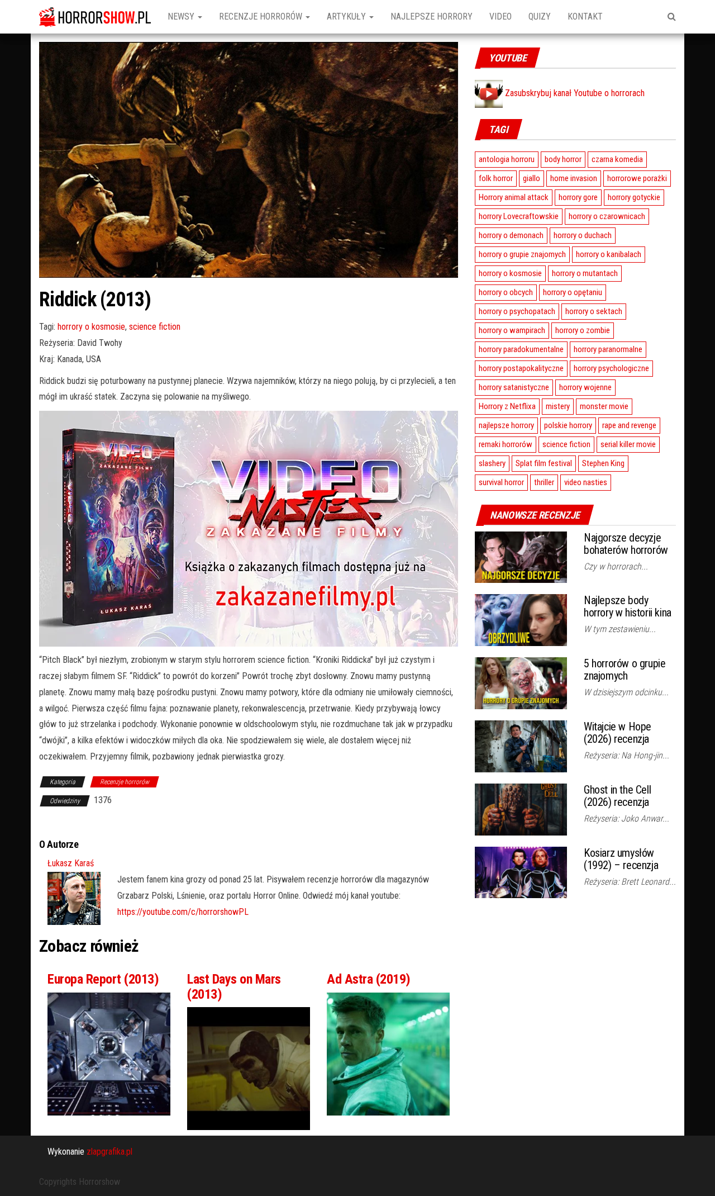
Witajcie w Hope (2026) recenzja (617, 733)
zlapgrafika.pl (109, 1151)
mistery (558, 406)
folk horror (496, 178)
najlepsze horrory (506, 425)
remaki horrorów (505, 444)
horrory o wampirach (512, 330)
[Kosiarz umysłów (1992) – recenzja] (521, 871)
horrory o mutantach (585, 273)
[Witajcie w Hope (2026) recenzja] (521, 746)
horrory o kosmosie (91, 326)
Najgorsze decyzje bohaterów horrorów (626, 544)
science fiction (154, 326)
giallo (531, 178)
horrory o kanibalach (608, 254)
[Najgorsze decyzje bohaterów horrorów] (521, 556)
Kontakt (585, 16)
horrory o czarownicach (607, 216)
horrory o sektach (593, 311)
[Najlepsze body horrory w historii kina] (521, 619)
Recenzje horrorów (261, 16)
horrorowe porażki (637, 178)
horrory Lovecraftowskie (519, 216)
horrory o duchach (583, 235)
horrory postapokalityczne (521, 368)
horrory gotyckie (634, 197)
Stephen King (603, 463)
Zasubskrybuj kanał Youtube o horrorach (574, 93)
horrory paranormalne (608, 349)
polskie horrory (568, 425)
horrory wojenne (585, 387)
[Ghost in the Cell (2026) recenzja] (521, 808)
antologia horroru (507, 159)
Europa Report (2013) (103, 979)
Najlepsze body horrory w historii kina (627, 606)
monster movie (604, 406)
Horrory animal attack (514, 197)
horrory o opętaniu (572, 292)
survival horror (501, 482)
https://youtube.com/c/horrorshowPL (183, 912)
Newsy (182, 16)
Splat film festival (544, 463)
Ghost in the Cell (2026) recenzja (617, 796)
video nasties (585, 482)
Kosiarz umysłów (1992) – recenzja (621, 859)
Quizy (539, 16)
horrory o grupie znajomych (522, 254)
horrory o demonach (511, 235)
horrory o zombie (582, 330)
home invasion (573, 178)
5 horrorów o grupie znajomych (624, 669)
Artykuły (347, 16)
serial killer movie (628, 444)
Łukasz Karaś (70, 863)
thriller (544, 482)
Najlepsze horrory (431, 16)
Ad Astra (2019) (369, 979)
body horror (563, 159)
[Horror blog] (95, 17)
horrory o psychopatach (517, 311)
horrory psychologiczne (611, 368)
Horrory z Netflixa (507, 406)
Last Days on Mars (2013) (234, 986)
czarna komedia (617, 159)
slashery (492, 463)
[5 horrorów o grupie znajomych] (521, 682)
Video (500, 16)
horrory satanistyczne (514, 387)
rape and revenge (629, 425)
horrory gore (578, 197)
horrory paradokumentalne (521, 349)
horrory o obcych (506, 292)
